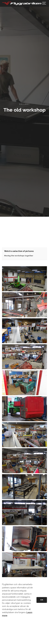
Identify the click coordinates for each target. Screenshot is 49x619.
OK (41, 600)
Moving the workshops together (18, 256)
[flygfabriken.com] (22, 3)
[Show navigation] (44, 3)
